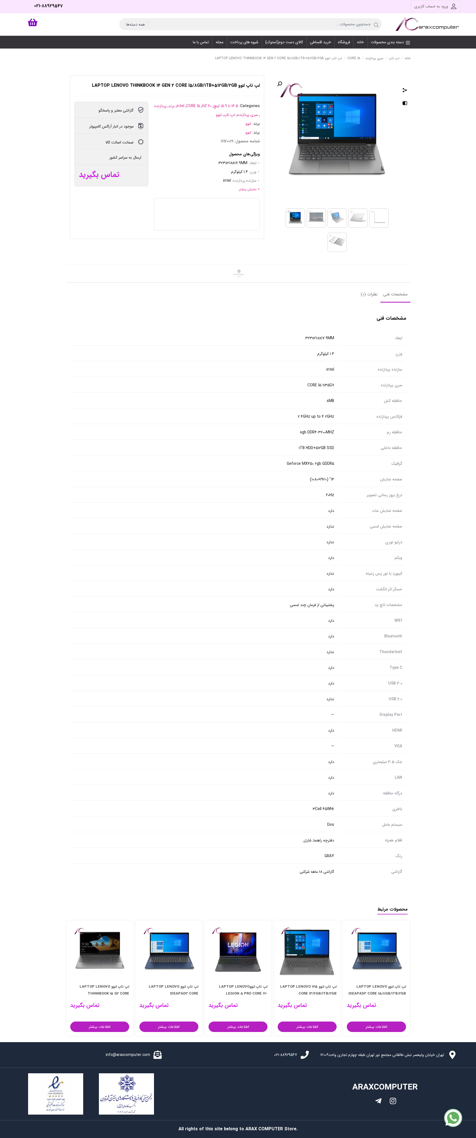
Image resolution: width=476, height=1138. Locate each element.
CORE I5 (353, 58)
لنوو (219, 115)
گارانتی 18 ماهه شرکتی (317, 872)
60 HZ (207, 106)
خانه (407, 58)
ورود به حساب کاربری (431, 6)
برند (171, 106)
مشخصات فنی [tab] (395, 294)
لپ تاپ (394, 58)
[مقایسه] (405, 104)
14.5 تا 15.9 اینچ (225, 106)
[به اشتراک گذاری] (405, 91)
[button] (280, 84)
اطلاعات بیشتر (368, 1027)
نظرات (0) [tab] (369, 294)
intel (180, 106)
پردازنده (160, 106)
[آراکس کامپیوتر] (428, 24)
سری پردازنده (374, 58)
